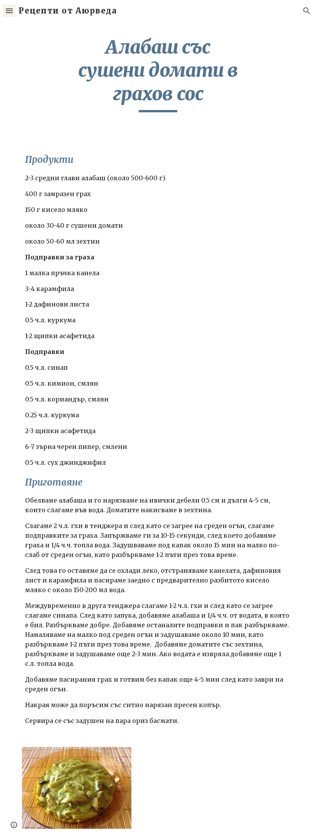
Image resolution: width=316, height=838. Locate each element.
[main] (158, 73)
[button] (9, 10)
